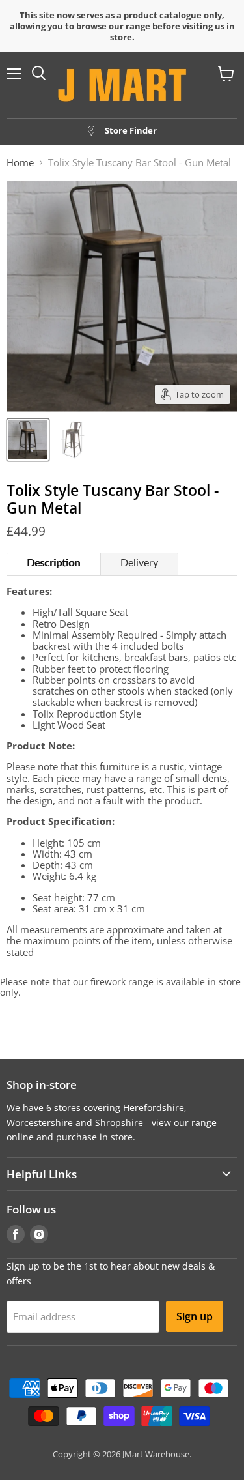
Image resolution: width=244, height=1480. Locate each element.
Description (53, 563)
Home (20, 162)
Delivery (139, 563)
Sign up (194, 1316)
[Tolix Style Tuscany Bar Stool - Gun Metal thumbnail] (28, 440)
